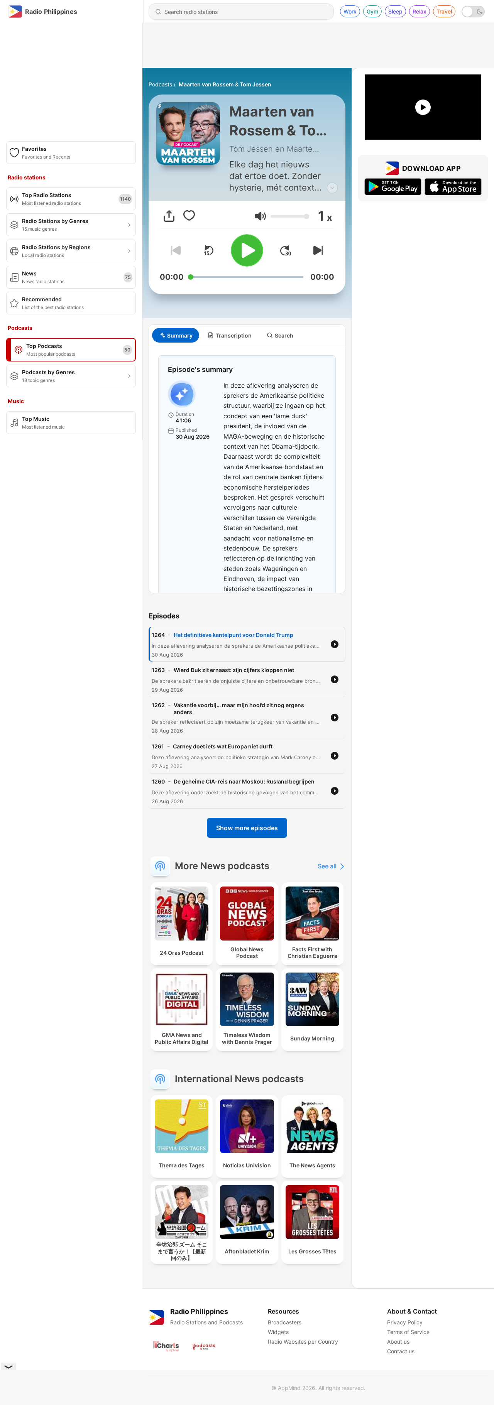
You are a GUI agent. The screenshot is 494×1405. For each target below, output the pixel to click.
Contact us (400, 1351)
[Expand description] (332, 187)
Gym (372, 11)
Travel (444, 11)
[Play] (247, 250)
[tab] (175, 335)
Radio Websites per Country (303, 1341)
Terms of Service (408, 1332)
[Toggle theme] (473, 11)
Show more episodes (247, 828)
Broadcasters (284, 1322)
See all (327, 866)
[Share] (169, 216)
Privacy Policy (405, 1322)
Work (350, 11)
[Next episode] (316, 250)
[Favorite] (189, 216)
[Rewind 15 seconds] (208, 250)
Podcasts (160, 84)
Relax (419, 11)
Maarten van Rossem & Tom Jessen (225, 84)
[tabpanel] (247, 469)
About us (398, 1341)
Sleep (395, 11)
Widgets (278, 1332)
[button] (260, 216)
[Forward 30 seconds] (285, 250)
